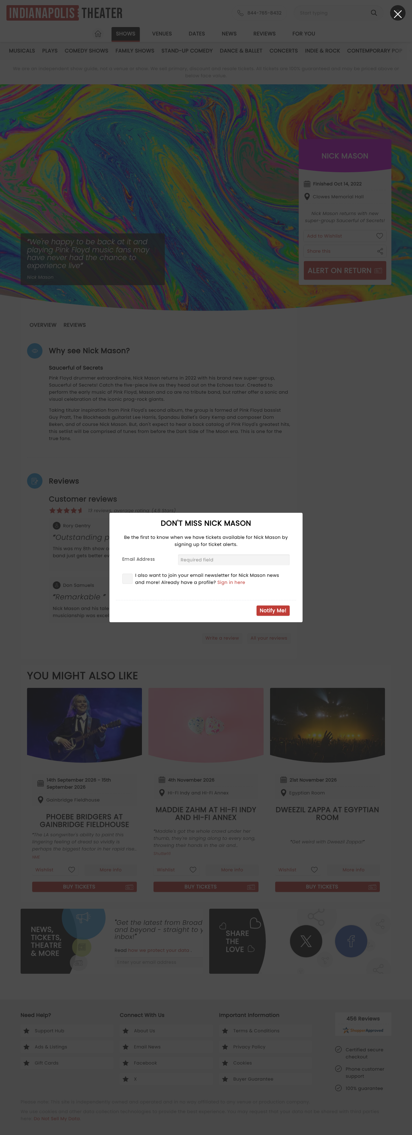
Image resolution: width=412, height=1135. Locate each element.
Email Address (138, 559)
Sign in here (231, 582)
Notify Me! (273, 610)
